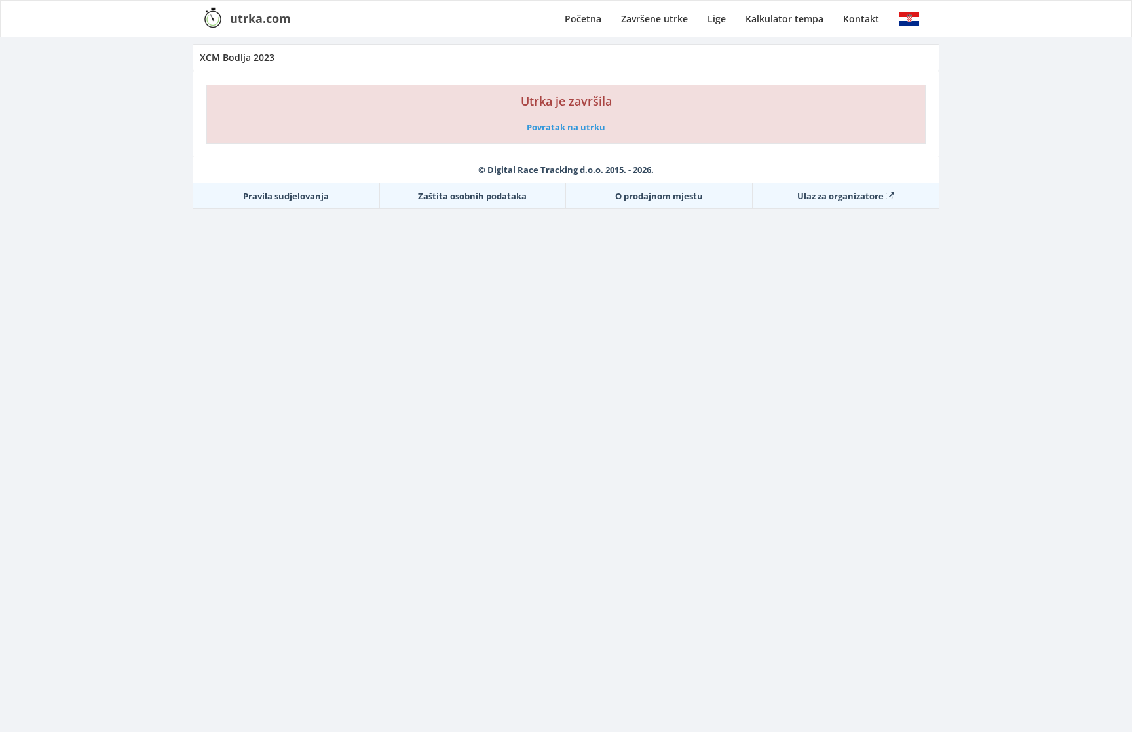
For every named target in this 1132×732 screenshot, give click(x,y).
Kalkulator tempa (784, 18)
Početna (583, 18)
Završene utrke (654, 18)
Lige (717, 18)
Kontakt (861, 18)
